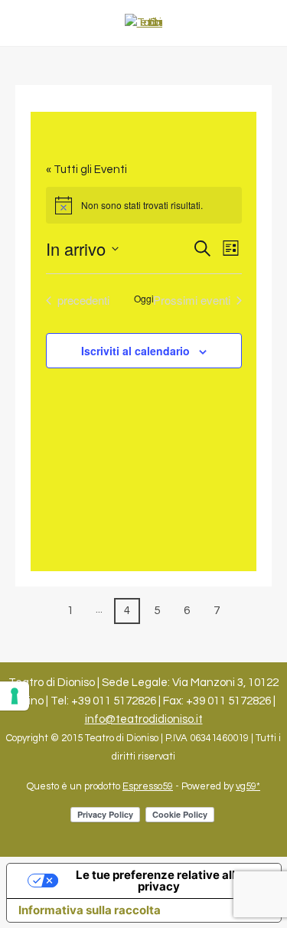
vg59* (248, 786)
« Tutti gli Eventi (86, 169)
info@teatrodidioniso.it (144, 719)
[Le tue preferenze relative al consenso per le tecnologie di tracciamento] (14, 696)
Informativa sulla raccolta (89, 910)
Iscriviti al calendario (135, 350)
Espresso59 (147, 786)
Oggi (144, 298)
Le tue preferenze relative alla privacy (159, 881)
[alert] (144, 205)
